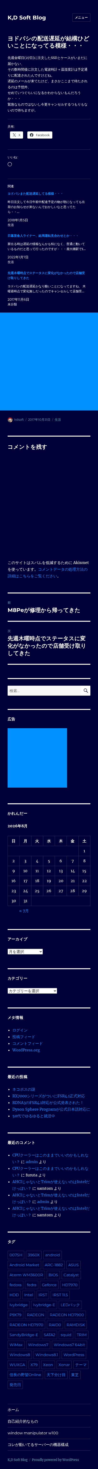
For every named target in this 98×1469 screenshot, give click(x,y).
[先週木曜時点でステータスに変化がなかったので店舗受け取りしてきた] (47, 288)
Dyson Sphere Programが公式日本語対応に (51, 1109)
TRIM (82, 1335)
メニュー (81, 17)
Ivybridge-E (44, 1305)
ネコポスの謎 (23, 1089)
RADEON (35, 1315)
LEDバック (70, 1305)
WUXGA (17, 1365)
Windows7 (38, 1345)
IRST (43, 1295)
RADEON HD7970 (26, 1325)
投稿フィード (23, 1036)
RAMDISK (76, 1325)
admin (32, 1161)
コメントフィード (27, 1043)
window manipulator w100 (33, 1433)
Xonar (64, 1365)
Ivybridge (19, 1305)
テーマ (81, 1365)
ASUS (73, 1265)
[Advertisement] (49, 361)
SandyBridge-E (24, 1335)
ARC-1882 (54, 1265)
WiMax (16, 1345)
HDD (14, 1295)
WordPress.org (26, 1050)
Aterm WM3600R (26, 1275)
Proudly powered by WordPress (55, 1460)
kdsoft (19, 419)
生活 (58, 419)
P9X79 (15, 1315)
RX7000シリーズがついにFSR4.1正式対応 (48, 1095)
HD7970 (70, 1285)
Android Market (24, 1265)
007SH (16, 1255)
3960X (34, 1255)
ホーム (13, 1409)
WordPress (74, 1355)
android (52, 1255)
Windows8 (20, 1355)
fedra (31, 1285)
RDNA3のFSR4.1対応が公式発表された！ (48, 1102)
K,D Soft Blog (27, 17)
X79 (34, 1365)
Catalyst (71, 1275)
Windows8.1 (46, 1355)
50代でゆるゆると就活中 (33, 1115)
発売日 (15, 1384)
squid (66, 1335)
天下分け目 (56, 1375)
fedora (15, 1285)
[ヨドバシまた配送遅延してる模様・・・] (47, 209)
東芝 (75, 1375)
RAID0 (55, 1325)
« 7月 (24, 910)
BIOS (53, 1275)
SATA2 (49, 1335)
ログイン (20, 1030)
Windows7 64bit (69, 1345)
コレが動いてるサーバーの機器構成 (38, 1444)
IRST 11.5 (60, 1295)
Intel (28, 1295)
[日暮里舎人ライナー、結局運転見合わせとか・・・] (47, 249)
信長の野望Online (25, 1375)
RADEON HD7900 (67, 1315)
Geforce (49, 1285)
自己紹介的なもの (23, 1421)
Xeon (48, 1365)
